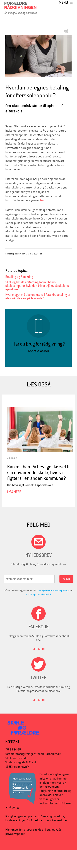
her (42, 200)
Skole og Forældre (52, 816)
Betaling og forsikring (19, 277)
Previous (10, 55)
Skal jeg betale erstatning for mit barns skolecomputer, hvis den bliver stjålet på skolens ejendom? (37, 285)
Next (69, 53)
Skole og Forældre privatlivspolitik (51, 590)
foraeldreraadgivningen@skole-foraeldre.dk (33, 754)
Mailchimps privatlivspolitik (38, 594)
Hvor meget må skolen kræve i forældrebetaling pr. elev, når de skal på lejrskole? (38, 296)
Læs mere (14, 492)
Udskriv (67, 31)
